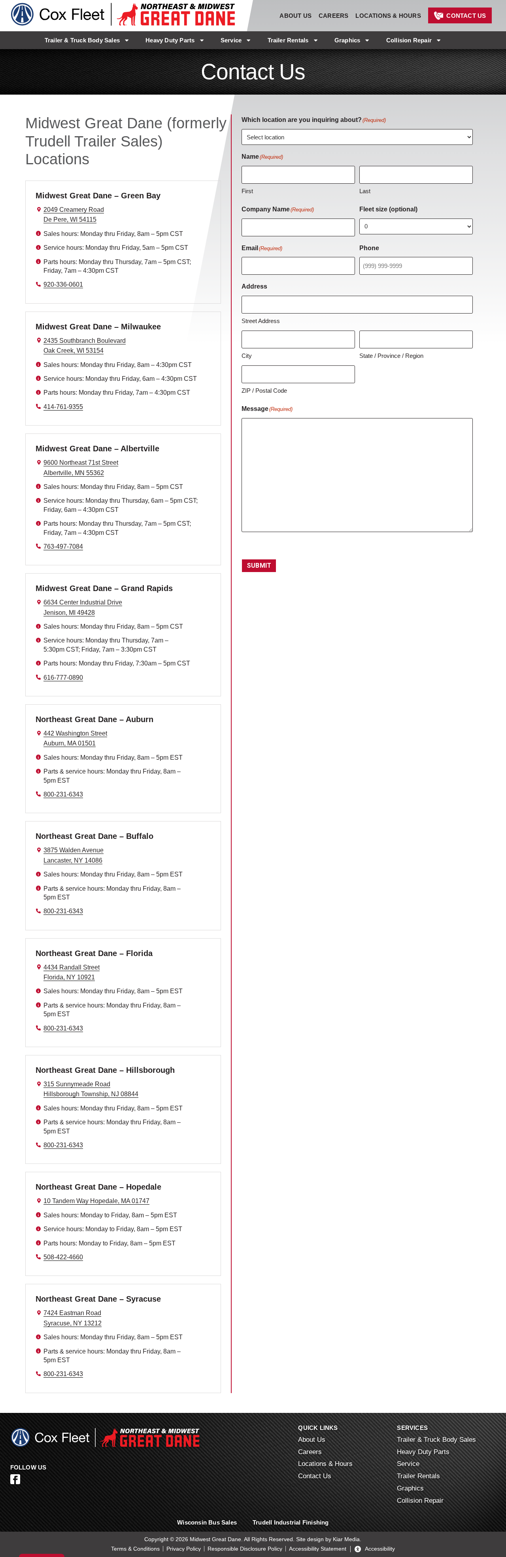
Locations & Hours (388, 15)
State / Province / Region (391, 355)
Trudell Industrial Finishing (291, 1522)
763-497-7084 (63, 546)
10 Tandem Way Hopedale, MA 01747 (96, 1201)
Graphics (347, 40)
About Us (295, 15)
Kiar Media (346, 1539)
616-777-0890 (63, 677)
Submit (259, 565)
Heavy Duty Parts (169, 40)
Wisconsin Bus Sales (207, 1522)
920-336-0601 (63, 284)
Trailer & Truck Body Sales (82, 40)
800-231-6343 (63, 794)
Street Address (261, 320)
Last (364, 191)
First (247, 191)
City (247, 355)
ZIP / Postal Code (264, 390)
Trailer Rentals (288, 40)
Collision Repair (409, 40)
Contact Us (466, 15)
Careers (333, 15)
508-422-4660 (63, 1257)
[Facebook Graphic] (15, 1479)
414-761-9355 (63, 406)
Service (231, 40)
